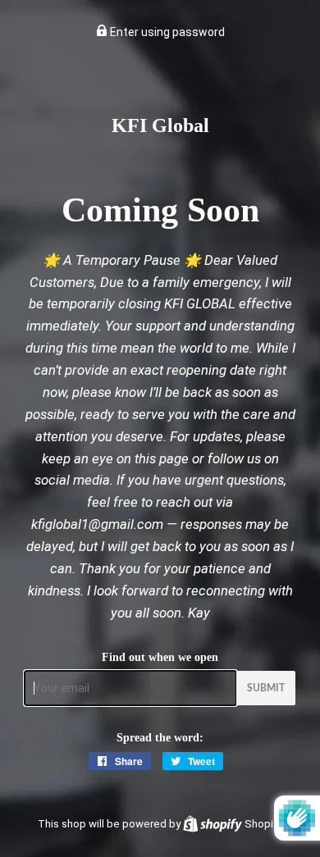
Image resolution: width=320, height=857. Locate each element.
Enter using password (166, 32)
